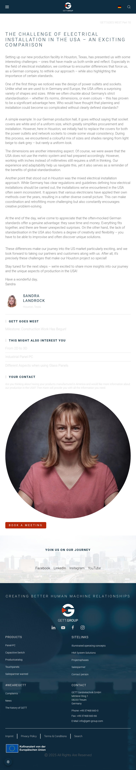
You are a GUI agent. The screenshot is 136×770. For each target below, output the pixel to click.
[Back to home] (68, 7)
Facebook (42, 568)
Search (78, 736)
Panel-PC (10, 645)
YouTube (94, 568)
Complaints (11, 693)
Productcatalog (13, 659)
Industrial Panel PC (19, 357)
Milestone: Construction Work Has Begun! (35, 329)
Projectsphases (80, 660)
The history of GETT (16, 707)
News (8, 700)
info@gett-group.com (91, 721)
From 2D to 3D (16, 348)
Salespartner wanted (16, 674)
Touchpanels (12, 666)
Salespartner (79, 667)
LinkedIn (60, 568)
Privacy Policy (29, 736)
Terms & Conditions (55, 736)
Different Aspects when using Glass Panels (36, 365)
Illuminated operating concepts (89, 645)
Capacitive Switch (15, 652)
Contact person (80, 674)
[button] (7, 7)
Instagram (76, 568)
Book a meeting (26, 525)
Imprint (9, 736)
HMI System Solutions (84, 652)
